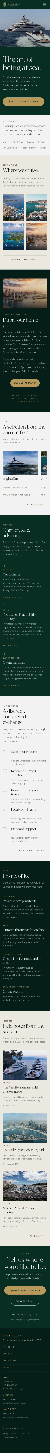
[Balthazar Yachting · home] (11, 4)
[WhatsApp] (14, 1347)
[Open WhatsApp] (35, 1314)
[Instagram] (4, 1347)
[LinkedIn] (9, 1347)
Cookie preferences (10, 1437)
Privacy (5, 1434)
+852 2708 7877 (9, 1414)
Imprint (31, 1434)
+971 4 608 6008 (10, 1385)
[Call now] (30, 1314)
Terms (13, 1434)
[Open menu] (44, 4)
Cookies (22, 1434)
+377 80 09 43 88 (10, 1400)
